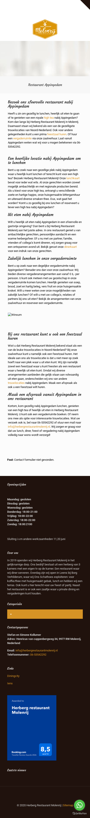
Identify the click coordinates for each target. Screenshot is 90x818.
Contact (54, 8)
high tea (49, 117)
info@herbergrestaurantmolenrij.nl (29, 426)
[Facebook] (39, 13)
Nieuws (19, 614)
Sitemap (68, 805)
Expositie (18, 3)
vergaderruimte (22, 138)
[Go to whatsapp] (79, 805)
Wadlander (52, 3)
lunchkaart (73, 178)
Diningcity (13, 676)
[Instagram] (50, 13)
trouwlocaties (16, 383)
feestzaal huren (56, 134)
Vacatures (68, 3)
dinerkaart (70, 246)
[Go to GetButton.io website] (80, 813)
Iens (10, 683)
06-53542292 (45, 422)
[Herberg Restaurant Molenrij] (45, 29)
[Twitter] (45, 13)
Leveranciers (35, 3)
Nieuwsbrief (38, 8)
